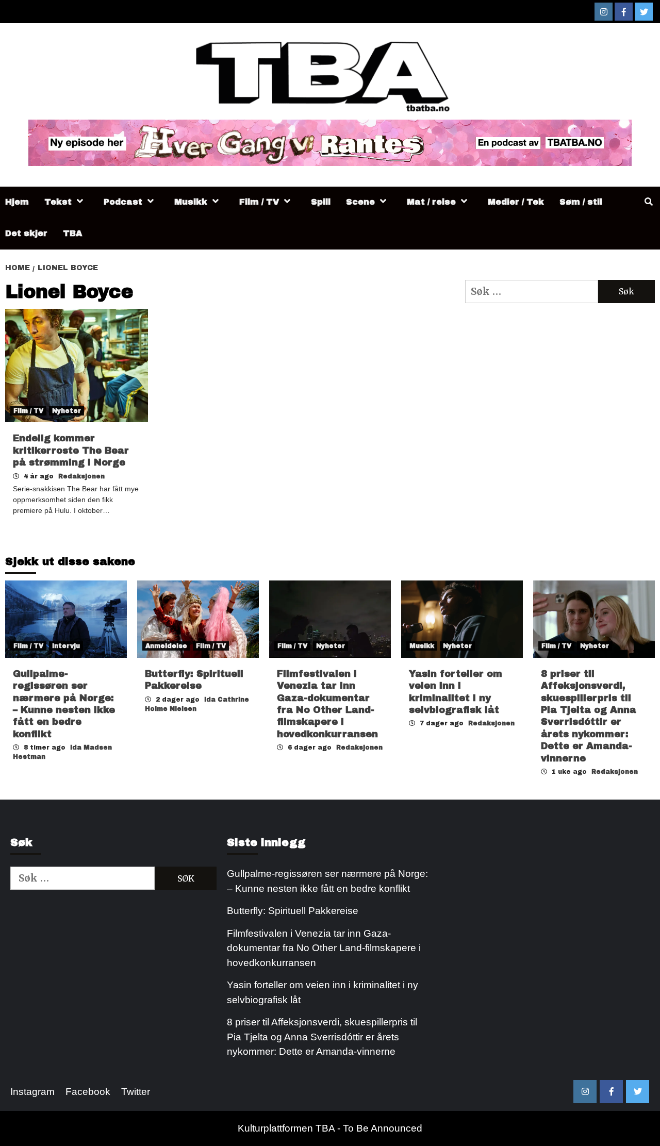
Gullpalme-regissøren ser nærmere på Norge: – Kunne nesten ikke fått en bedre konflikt (327, 881)
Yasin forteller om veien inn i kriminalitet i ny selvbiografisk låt (322, 992)
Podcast (123, 201)
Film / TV (259, 201)
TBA (72, 233)
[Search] (648, 202)
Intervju (66, 646)
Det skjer (26, 233)
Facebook (87, 1091)
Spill (321, 201)
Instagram (32, 1091)
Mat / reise (431, 201)
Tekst (58, 201)
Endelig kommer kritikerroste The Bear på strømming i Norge (71, 450)
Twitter (135, 1091)
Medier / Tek (516, 201)
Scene (360, 201)
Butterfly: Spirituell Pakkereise (294, 910)
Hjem (17, 201)
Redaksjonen (81, 476)
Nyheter (66, 410)
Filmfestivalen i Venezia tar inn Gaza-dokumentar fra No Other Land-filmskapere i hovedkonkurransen (324, 948)
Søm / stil (580, 201)
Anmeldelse (166, 646)
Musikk (190, 201)
